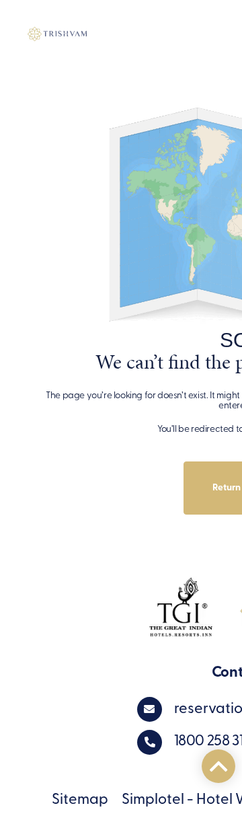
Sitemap (80, 800)
